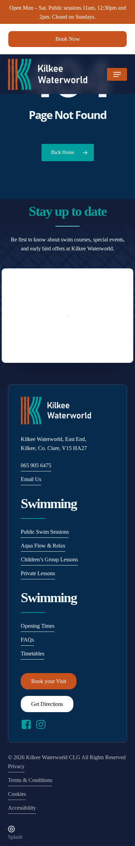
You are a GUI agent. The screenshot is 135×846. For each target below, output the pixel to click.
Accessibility (22, 808)
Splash (15, 837)
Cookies (17, 794)
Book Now (67, 39)
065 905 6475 (36, 465)
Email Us (31, 479)
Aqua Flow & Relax (43, 546)
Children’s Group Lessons (49, 559)
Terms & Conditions (30, 780)
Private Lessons (38, 573)
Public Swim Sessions (45, 532)
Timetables (32, 653)
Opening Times (37, 626)
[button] (117, 74)
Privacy (16, 766)
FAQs (27, 640)
